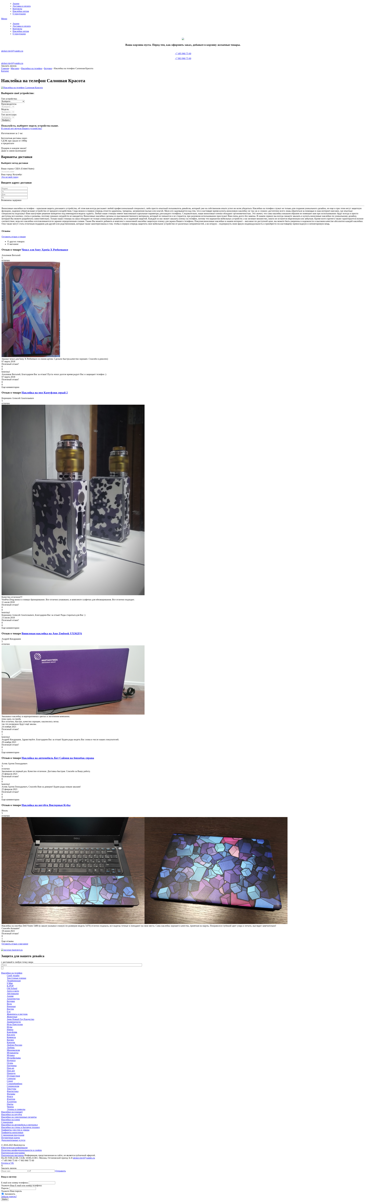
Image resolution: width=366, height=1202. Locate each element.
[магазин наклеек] (12, 950)
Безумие (48, 68)
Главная (5, 68)
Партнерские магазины (12, 1155)
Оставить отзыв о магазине (15, 944)
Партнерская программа (13, 1153)
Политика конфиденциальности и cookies (21, 1150)
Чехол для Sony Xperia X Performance (45, 249)
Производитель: (9, 104)
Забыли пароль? (9, 1196)
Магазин (15, 68)
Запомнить (10, 1194)
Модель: (5, 109)
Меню (4, 18)
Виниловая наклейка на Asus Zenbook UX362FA (52, 633)
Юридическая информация (14, 1147)
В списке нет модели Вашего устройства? (21, 128)
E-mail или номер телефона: (14, 1182)
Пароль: (5, 1188)
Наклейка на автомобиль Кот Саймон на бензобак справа (58, 757)
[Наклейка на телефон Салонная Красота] (22, 87)
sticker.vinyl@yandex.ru (12, 51)
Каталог (5, 71)
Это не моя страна (7, 171)
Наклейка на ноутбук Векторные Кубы (46, 805)
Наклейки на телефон (31, 68)
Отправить (60, 1171)
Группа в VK (7, 1163)
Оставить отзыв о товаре (14, 236)
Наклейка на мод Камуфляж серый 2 (45, 392)
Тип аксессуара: (9, 114)
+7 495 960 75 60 (183, 56)
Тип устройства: (9, 98)
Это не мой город (9, 177)
